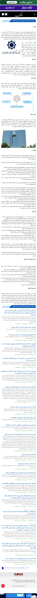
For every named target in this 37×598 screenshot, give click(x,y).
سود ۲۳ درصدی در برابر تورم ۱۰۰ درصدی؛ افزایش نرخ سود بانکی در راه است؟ (19, 359)
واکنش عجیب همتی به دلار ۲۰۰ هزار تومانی (23, 327)
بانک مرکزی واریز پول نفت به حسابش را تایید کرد (22, 335)
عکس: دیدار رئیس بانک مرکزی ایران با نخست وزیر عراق (20, 434)
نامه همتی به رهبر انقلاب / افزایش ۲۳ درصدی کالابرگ (20, 425)
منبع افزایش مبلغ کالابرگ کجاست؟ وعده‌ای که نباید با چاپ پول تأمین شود (19, 513)
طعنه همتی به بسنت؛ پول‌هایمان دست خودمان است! (20, 559)
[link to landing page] (19, 14)
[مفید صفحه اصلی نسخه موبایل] (18, 8)
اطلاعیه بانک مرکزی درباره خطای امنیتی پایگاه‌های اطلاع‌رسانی (19, 483)
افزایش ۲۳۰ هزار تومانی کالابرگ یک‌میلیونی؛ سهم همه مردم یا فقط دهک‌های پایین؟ (19, 345)
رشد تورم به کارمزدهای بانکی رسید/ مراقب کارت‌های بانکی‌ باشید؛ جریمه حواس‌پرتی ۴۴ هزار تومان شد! (20, 497)
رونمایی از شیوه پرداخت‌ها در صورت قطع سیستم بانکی (20, 387)
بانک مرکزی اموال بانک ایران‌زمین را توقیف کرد (23, 418)
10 (23, 568)
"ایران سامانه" (15, 586)
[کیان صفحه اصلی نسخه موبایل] (18, 595)
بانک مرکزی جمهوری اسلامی (28, 43)
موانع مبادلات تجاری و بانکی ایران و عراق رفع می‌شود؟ (21, 473)
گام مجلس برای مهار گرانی (28, 455)
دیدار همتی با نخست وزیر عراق (27, 464)
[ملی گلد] (18, 2)
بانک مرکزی (23, 85)
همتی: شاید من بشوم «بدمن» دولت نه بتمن (23, 407)
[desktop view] (6, 14)
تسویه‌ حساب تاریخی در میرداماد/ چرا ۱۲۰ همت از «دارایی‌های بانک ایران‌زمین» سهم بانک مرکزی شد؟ (18, 372)
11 (25, 568)
